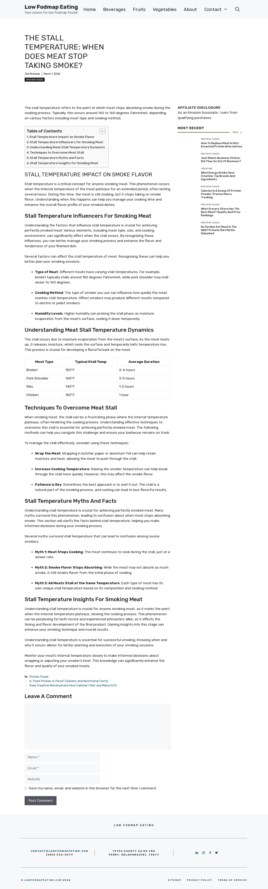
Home (89, 9)
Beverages (114, 9)
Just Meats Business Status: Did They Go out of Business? (221, 159)
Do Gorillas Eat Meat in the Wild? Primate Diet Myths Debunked (219, 230)
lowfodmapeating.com (43, 880)
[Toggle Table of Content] (101, 131)
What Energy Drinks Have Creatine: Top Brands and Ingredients (218, 176)
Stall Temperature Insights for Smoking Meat (64, 163)
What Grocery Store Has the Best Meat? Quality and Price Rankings (220, 212)
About (190, 9)
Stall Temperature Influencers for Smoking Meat (66, 142)
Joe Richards (32, 73)
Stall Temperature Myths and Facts (57, 158)
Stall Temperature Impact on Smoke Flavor (61, 137)
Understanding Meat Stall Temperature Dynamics (67, 147)
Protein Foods (34, 79)
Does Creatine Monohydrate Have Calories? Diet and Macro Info (73, 685)
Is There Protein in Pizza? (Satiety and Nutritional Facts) (68, 681)
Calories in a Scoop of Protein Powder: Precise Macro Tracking (221, 194)
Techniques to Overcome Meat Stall (57, 152)
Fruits (139, 9)
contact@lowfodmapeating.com (59, 851)
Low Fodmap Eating (51, 7)
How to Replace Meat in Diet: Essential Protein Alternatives (221, 145)
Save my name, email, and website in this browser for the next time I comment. (93, 788)
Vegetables (164, 9)
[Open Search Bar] (237, 9)
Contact (213, 9)
